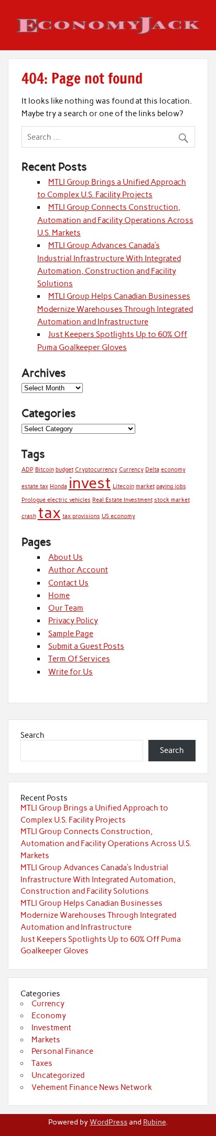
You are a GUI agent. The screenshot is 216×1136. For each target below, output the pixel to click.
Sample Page (70, 633)
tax (49, 512)
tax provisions (81, 516)
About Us (65, 557)
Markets (45, 1039)
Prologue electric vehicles (56, 500)
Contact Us (68, 583)
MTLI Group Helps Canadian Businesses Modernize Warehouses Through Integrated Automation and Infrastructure (115, 309)
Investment (51, 1027)
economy (173, 469)
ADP (27, 469)
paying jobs (171, 486)
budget (64, 469)
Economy (48, 1015)
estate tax (34, 486)
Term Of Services (79, 658)
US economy (118, 516)
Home (59, 595)
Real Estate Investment (122, 500)
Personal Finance (62, 1051)
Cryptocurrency (96, 469)
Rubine (154, 1122)
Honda (58, 486)
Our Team (65, 608)
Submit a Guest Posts (86, 646)
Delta (152, 469)
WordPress (108, 1122)
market (145, 486)
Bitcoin (44, 469)
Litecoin (123, 486)
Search (32, 735)
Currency (131, 469)
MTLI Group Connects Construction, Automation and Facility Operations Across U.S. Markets (115, 220)
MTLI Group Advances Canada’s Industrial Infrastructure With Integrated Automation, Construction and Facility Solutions (98, 879)
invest (90, 483)
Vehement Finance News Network (91, 1087)
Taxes (41, 1063)
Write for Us (70, 672)
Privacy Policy (73, 620)
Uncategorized (57, 1075)
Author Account (78, 570)
